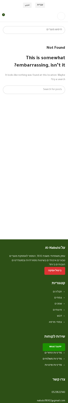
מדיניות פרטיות (53, 365)
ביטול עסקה (54, 271)
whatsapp (55, 347)
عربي (27, 5)
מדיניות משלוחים (52, 359)
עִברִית (40, 5)
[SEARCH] (7, 30)
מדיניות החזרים (53, 353)
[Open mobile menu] (61, 16)
